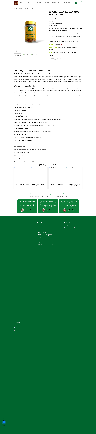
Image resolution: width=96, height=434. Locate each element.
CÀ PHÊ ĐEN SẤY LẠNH (27, 8)
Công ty (38, 3)
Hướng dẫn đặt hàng (17, 158)
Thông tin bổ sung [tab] (22, 67)
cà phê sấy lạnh (54, 25)
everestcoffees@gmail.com (21, 155)
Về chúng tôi (40, 225)
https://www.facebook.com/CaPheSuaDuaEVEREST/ (24, 161)
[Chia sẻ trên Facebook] (50, 59)
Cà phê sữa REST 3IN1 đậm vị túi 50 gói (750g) (22, 185)
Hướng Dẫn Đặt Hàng (50, 3)
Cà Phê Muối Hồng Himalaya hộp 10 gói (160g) (39, 185)
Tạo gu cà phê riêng (69, 225)
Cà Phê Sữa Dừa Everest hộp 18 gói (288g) (56, 185)
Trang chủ (23, 3)
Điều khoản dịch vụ (42, 239)
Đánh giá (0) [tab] (31, 67)
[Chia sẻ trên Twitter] (52, 59)
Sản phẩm (31, 3)
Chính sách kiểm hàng (42, 229)
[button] (81, 3)
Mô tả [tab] (15, 67)
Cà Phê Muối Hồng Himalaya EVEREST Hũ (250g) (74, 185)
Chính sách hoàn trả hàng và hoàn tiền (46, 244)
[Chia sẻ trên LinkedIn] (60, 59)
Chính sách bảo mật (42, 241)
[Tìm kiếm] (76, 3)
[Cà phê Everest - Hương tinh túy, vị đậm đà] (16, 3)
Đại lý (68, 3)
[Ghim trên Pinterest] (57, 59)
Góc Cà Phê (61, 3)
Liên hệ (39, 227)
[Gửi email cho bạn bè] (55, 59)
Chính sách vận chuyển (43, 231)
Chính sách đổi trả (42, 242)
